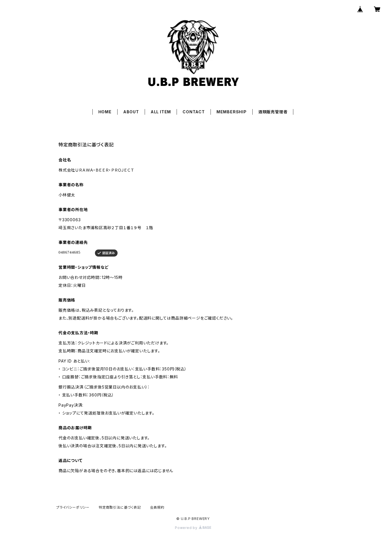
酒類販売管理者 (273, 111)
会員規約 (157, 507)
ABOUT (131, 111)
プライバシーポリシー (73, 507)
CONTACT (194, 111)
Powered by (187, 528)
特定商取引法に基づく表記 (120, 507)
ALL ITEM (161, 111)
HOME (105, 111)
